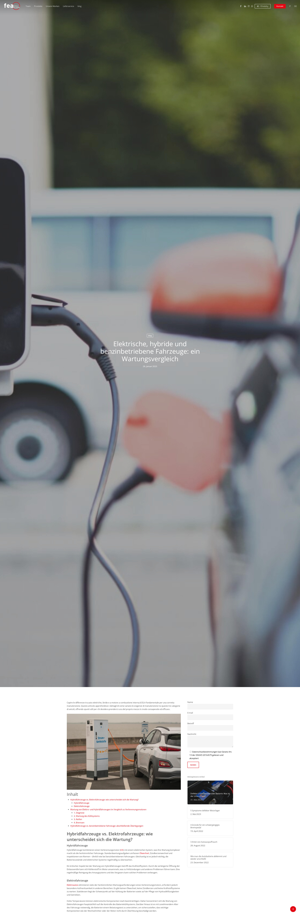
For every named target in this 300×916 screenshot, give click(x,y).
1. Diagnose (79, 812)
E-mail (190, 712)
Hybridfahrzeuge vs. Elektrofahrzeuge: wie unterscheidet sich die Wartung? (104, 799)
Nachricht (191, 734)
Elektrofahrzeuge (82, 806)
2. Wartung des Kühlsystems (87, 816)
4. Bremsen (79, 822)
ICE (121, 850)
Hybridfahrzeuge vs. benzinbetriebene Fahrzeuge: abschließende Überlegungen (106, 825)
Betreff (190, 723)
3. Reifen (78, 819)
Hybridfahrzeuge (81, 803)
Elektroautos (72, 885)
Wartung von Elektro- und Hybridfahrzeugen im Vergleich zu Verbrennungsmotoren (108, 809)
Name (190, 702)
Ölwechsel (144, 853)
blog (150, 335)
